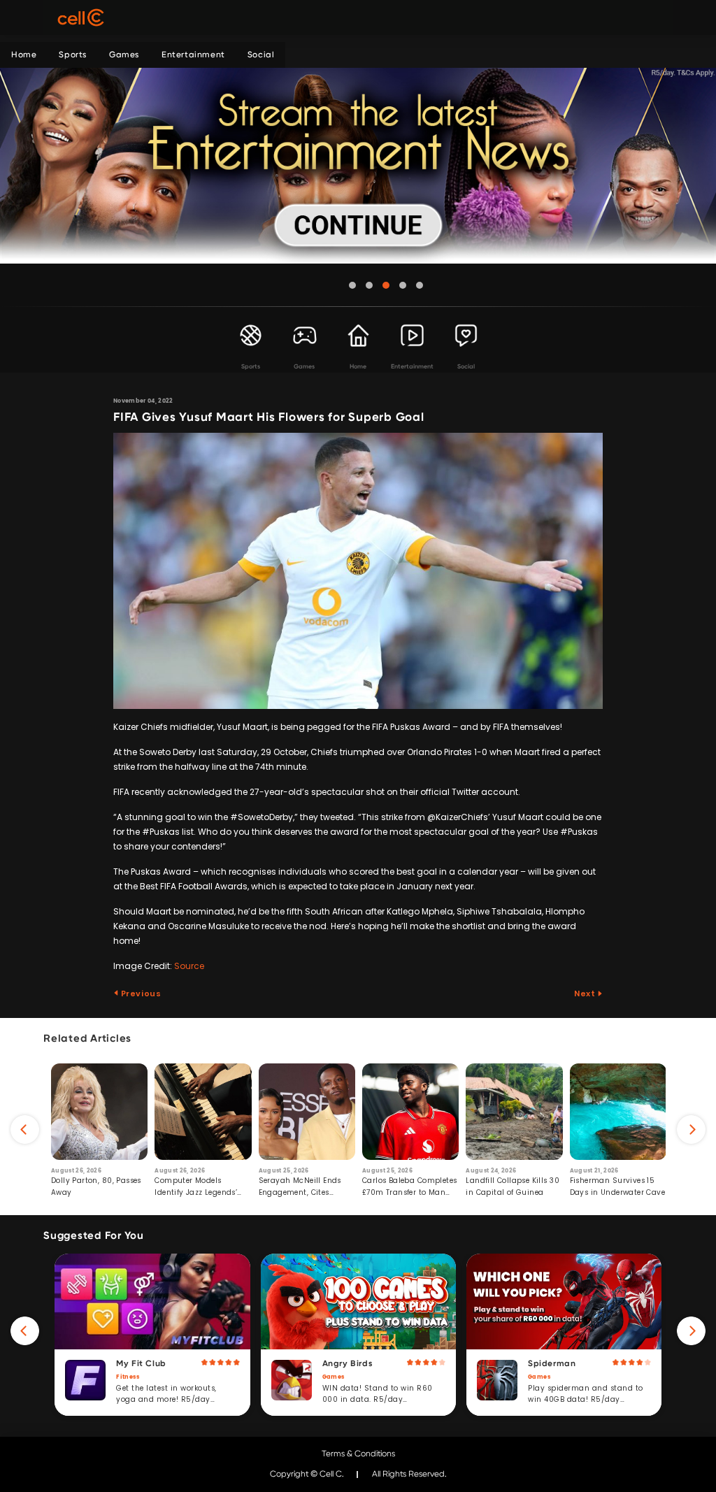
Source (189, 966)
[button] (352, 285)
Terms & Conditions (358, 1453)
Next (585, 993)
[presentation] (25, 1129)
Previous (140, 993)
